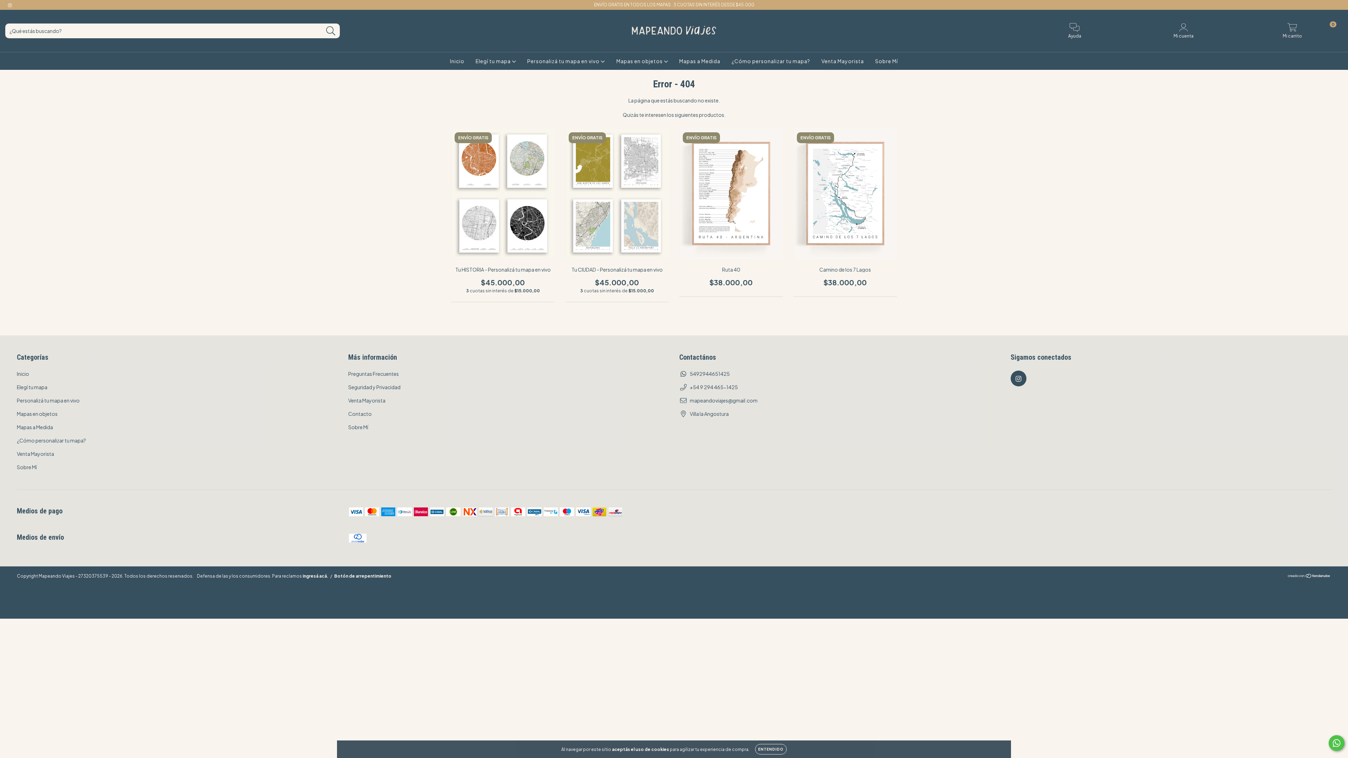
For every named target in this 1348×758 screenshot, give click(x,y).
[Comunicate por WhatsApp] (1336, 743)
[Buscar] (331, 31)
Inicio (457, 61)
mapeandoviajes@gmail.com (724, 400)
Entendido (771, 749)
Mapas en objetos (640, 61)
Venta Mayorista (842, 61)
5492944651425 (710, 374)
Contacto (360, 414)
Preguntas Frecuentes (373, 374)
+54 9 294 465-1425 (714, 387)
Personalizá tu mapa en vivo (564, 61)
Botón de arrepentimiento (362, 576)
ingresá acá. (315, 576)
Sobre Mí (886, 61)
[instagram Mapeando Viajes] (9, 5)
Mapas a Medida (699, 61)
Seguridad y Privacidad (374, 387)
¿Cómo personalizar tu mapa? (771, 61)
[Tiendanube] (1309, 576)
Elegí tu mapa (494, 61)
